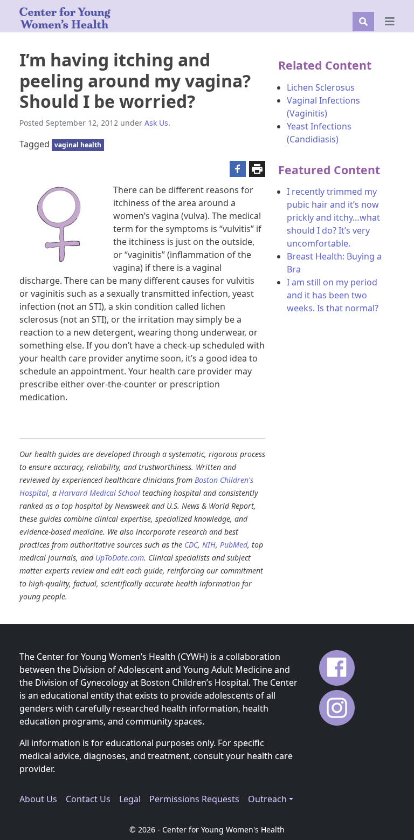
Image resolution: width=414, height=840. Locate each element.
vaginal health (77, 144)
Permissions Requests (194, 799)
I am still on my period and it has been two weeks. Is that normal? (332, 295)
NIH (209, 544)
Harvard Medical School (99, 493)
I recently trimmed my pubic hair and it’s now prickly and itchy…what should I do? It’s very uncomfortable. (333, 217)
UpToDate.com (119, 557)
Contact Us (88, 799)
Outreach (267, 799)
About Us (38, 799)
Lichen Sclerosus (321, 87)
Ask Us (156, 123)
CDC (191, 544)
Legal (130, 799)
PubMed (233, 544)
